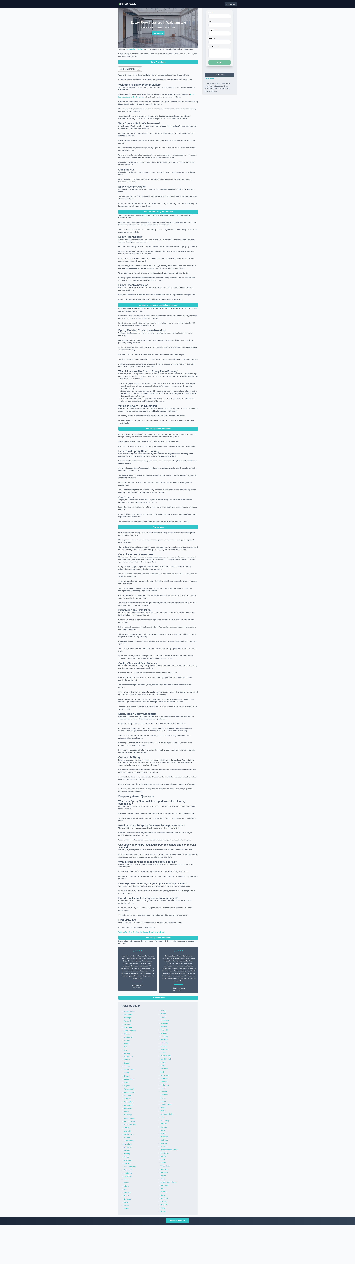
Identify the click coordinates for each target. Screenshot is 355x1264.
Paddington (128, 1173)
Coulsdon (163, 1201)
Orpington (164, 1140)
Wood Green (128, 1057)
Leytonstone (135, 932)
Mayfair (126, 1157)
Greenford (164, 1137)
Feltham (163, 1208)
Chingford (152, 932)
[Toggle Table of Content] (138, 69)
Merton (163, 1111)
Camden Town (129, 1102)
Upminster (164, 1040)
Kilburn (126, 1186)
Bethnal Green (129, 1069)
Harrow (163, 1108)
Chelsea (127, 1202)
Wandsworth (164, 1075)
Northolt (163, 1156)
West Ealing (164, 1121)
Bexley (162, 1072)
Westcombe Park (130, 1125)
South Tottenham (130, 1031)
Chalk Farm (128, 1115)
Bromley (127, 1060)
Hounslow (164, 1172)
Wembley (163, 1082)
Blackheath (128, 1160)
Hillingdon (164, 1198)
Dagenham (128, 1144)
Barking (126, 1073)
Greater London (129, 1118)
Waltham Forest (124, 932)
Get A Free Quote (158, 998)
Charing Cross (129, 1134)
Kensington (164, 1020)
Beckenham (164, 1085)
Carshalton (164, 1169)
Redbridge (144, 932)
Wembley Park (165, 1059)
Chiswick (163, 1091)
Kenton (163, 1101)
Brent (125, 1189)
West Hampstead (130, 1167)
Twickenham (165, 1166)
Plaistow (127, 1066)
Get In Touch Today (158, 62)
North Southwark (130, 1121)
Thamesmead (128, 1141)
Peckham (127, 1163)
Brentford (163, 1127)
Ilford (125, 1047)
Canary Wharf (129, 1089)
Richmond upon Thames (169, 1150)
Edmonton (127, 1034)
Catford (163, 1014)
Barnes (163, 1098)
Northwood (164, 1185)
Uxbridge (163, 1211)
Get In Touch (220, 75)
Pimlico (126, 1183)
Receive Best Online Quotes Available (158, 212)
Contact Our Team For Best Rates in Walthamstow (158, 305)
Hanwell (163, 1130)
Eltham (126, 1205)
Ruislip (162, 1189)
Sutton (162, 1179)
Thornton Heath (166, 1104)
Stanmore (164, 1095)
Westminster (128, 1147)
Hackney (127, 1044)
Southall (163, 1163)
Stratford (127, 1040)
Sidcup (162, 1053)
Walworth (127, 1137)
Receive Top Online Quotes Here (158, 429)
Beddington (164, 1153)
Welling (163, 1010)
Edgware (163, 1046)
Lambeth (163, 1017)
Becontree (127, 1099)
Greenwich (127, 1131)
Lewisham (127, 1193)
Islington (127, 1086)
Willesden (164, 1023)
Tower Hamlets (129, 1079)
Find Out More (158, 527)
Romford (127, 1150)
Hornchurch (128, 1199)
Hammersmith (165, 1056)
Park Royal (164, 1078)
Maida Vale (128, 1176)
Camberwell (128, 1170)
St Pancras (127, 1095)
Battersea (163, 1033)
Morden (163, 1133)
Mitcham (163, 1124)
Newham (127, 1063)
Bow (125, 1050)
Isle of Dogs (128, 1108)
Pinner (162, 1159)
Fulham (163, 1062)
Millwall (126, 1112)
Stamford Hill (128, 1037)
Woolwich (127, 1128)
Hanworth (164, 1205)
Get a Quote (158, 33)
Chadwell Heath (129, 1092)
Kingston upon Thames (168, 1182)
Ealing (162, 1117)
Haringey (127, 1053)
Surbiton (163, 1192)
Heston (163, 1176)
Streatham (164, 1069)
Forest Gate (128, 1027)
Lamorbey (164, 1043)
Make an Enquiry (177, 1221)
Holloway (127, 1076)
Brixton (126, 1209)
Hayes (162, 1195)
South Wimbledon (166, 1114)
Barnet (126, 1180)
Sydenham (164, 1049)
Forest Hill (164, 1030)
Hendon (126, 1196)
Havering (127, 1154)
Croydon (163, 1143)
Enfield (126, 1082)
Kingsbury (164, 1036)
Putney (163, 1088)
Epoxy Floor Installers (135, 49)
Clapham (163, 1027)
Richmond (164, 1146)
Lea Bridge (161, 932)
